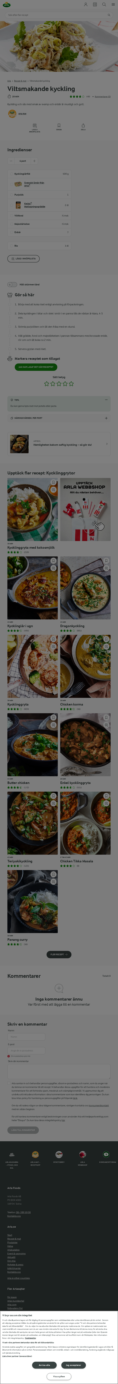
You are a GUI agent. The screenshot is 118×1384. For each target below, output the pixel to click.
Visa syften (59, 1376)
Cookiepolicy (30, 1338)
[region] (59, 1347)
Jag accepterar (73, 1365)
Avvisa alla (44, 1365)
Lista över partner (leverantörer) (17, 1356)
